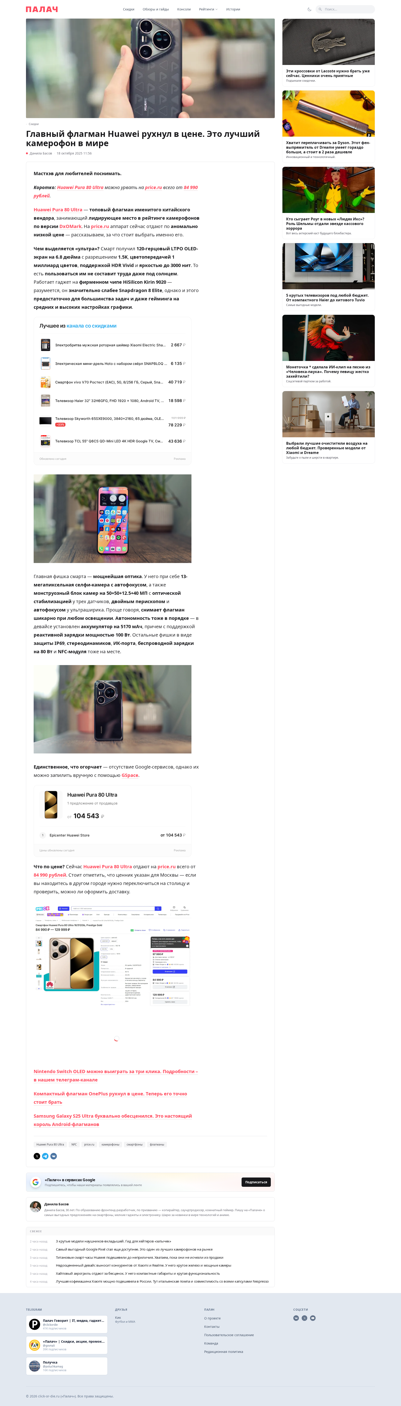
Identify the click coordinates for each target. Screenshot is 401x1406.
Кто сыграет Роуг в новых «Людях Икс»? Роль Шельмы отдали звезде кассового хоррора (325, 223)
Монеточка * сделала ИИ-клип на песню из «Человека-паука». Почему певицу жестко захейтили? (328, 371)
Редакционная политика (223, 1351)
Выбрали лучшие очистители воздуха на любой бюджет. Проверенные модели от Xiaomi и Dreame (327, 448)
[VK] (53, 1156)
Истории (233, 9)
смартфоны (134, 1144)
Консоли (184, 9)
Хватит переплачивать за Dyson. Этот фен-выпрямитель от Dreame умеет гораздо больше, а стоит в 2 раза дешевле (328, 147)
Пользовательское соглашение (229, 1335)
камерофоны (110, 1144)
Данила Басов (41, 153)
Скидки (128, 9)
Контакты (212, 1326)
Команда (211, 1343)
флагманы (157, 1144)
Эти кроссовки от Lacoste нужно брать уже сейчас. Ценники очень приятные (328, 73)
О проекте (212, 1318)
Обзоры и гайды (156, 9)
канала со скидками (91, 326)
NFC (74, 1144)
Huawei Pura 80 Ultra (50, 1144)
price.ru (89, 1144)
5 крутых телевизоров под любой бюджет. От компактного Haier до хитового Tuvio (327, 297)
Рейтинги (206, 9)
